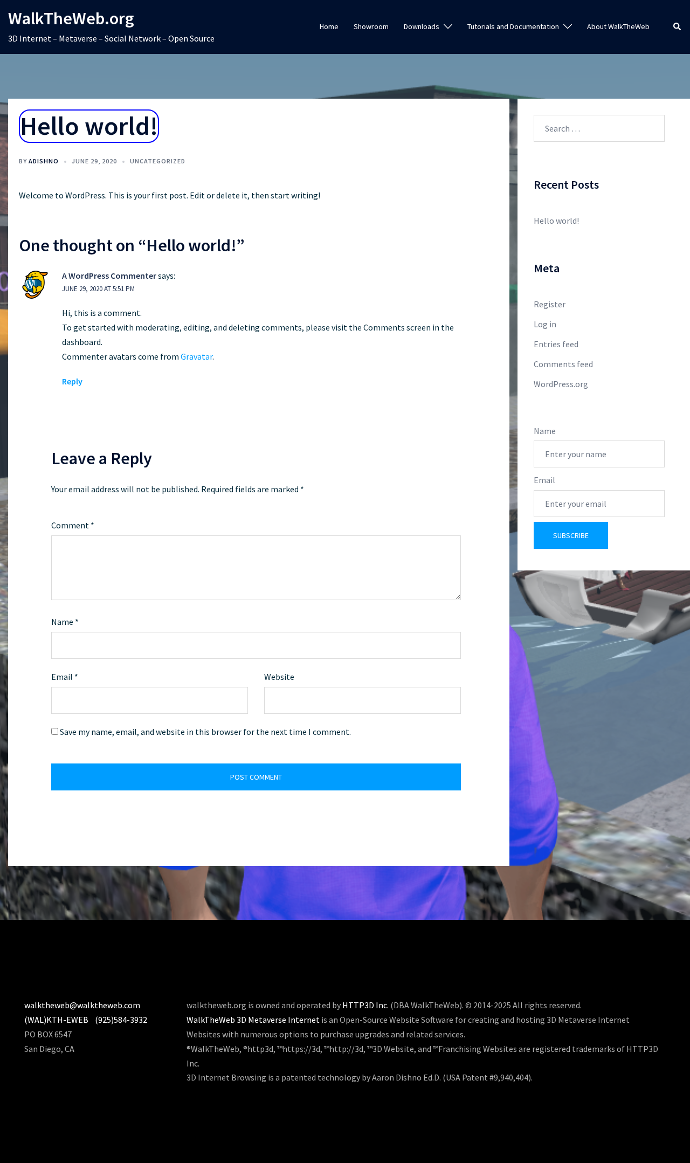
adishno (44, 161)
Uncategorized (157, 161)
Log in (545, 324)
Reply (72, 381)
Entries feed (556, 344)
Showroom (371, 26)
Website (279, 676)
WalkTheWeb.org (71, 18)
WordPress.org (561, 384)
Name (65, 621)
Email (64, 676)
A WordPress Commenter (109, 275)
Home (329, 26)
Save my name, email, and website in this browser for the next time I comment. (205, 731)
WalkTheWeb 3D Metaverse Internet (253, 1019)
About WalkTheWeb (618, 26)
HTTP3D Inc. (365, 1005)
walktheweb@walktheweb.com (82, 1005)
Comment (72, 525)
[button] (677, 27)
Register (549, 304)
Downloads (421, 26)
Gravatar (196, 356)
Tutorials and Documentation (513, 26)
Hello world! (556, 220)
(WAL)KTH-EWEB (56, 1019)
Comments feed (563, 364)
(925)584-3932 (121, 1019)
